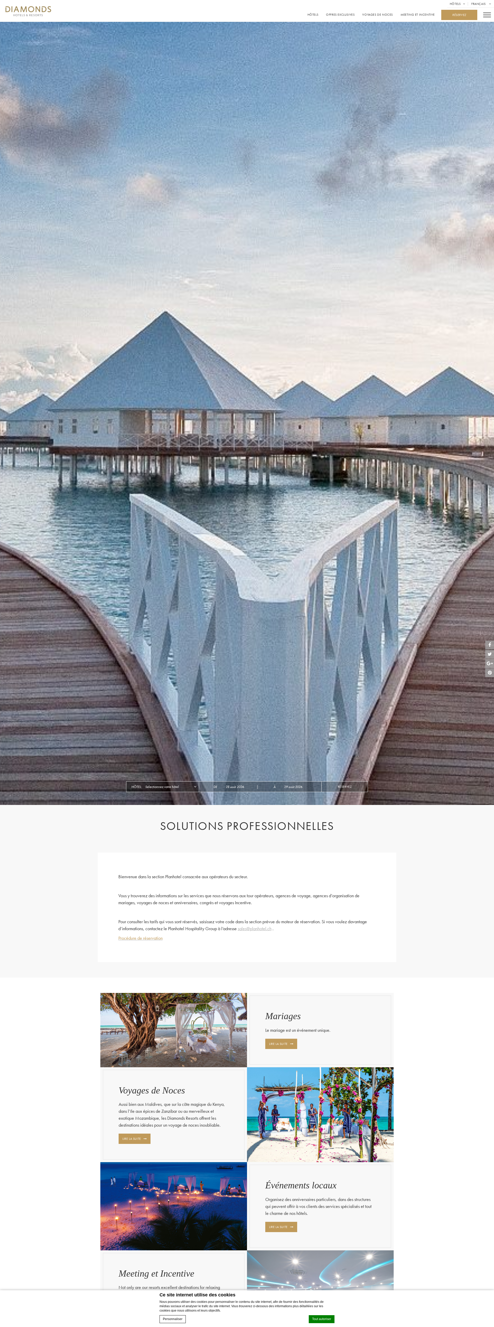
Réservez (345, 787)
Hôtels (455, 4)
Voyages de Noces (377, 15)
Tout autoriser (321, 1319)
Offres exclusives (340, 15)
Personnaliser (172, 1319)
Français (479, 4)
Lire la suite (278, 1044)
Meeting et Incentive (418, 15)
